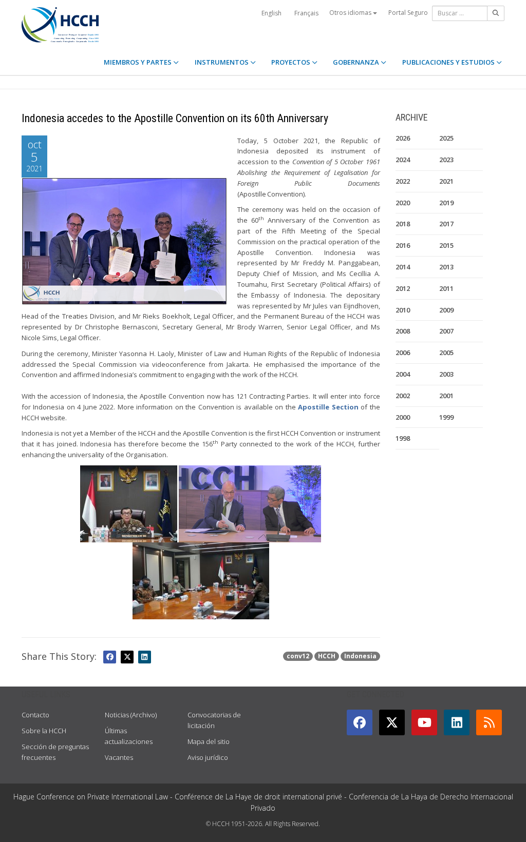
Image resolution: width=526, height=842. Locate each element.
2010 (403, 310)
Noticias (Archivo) (131, 714)
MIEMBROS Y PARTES (138, 62)
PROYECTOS (291, 62)
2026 (403, 138)
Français (306, 13)
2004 (403, 374)
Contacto (35, 714)
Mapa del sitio (208, 741)
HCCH (326, 656)
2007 (446, 331)
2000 (403, 417)
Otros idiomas (351, 12)
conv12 (298, 656)
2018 (403, 223)
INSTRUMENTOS (222, 62)
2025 (446, 138)
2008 (403, 331)
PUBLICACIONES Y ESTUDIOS (449, 62)
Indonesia (360, 656)
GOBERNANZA (357, 62)
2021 (446, 181)
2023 (446, 159)
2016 (403, 245)
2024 (403, 159)
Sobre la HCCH (44, 730)
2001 (446, 395)
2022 (403, 181)
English (271, 13)
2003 (446, 374)
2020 (403, 202)
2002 (403, 395)
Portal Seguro (408, 12)
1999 (446, 417)
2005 (446, 352)
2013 (446, 266)
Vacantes (119, 757)
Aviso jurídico (207, 757)
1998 (403, 438)
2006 (403, 352)
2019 (446, 202)
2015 (446, 245)
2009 (446, 310)
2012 (403, 288)
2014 (403, 266)
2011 (446, 288)
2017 (446, 223)
